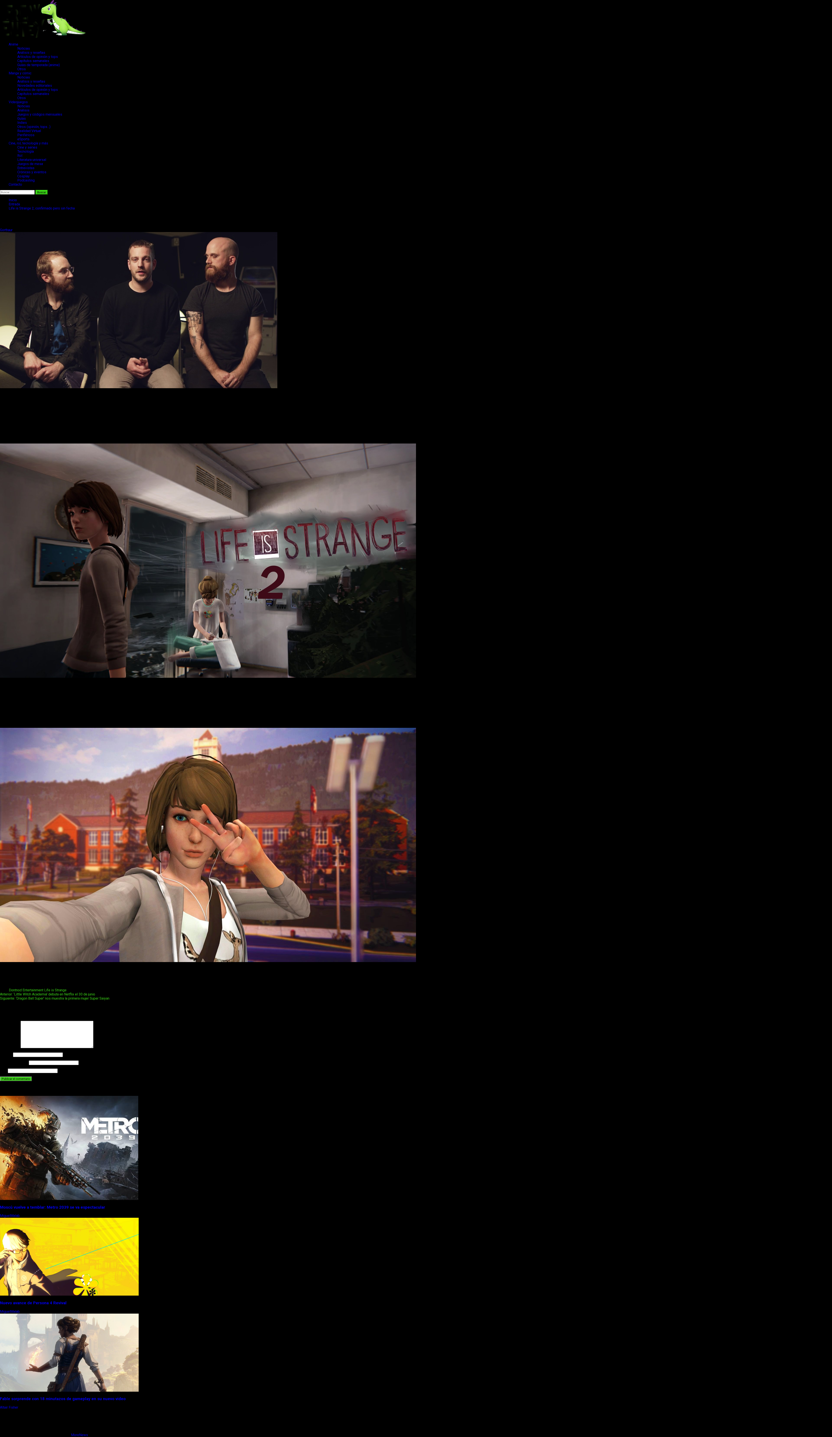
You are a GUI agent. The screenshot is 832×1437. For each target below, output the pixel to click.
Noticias (23, 48)
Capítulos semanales (33, 61)
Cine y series (27, 147)
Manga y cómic (20, 73)
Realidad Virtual (29, 131)
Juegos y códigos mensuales (39, 114)
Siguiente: (54, 998)
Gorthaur (6, 230)
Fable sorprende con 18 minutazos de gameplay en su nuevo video (63, 1398)
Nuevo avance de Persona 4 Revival (33, 1303)
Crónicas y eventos (31, 172)
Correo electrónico (14, 1063)
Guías (21, 118)
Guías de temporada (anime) (38, 65)
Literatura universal (31, 160)
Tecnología (25, 151)
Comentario (10, 1047)
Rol (19, 156)
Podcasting (26, 180)
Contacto (15, 184)
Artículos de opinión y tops (37, 57)
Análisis (23, 110)
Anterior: (47, 994)
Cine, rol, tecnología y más (28, 143)
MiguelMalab (10, 1216)
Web (3, 1071)
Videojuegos (18, 102)
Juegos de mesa (30, 164)
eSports (23, 139)
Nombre (6, 1054)
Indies (22, 123)
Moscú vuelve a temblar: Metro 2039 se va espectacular (52, 1207)
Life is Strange (55, 990)
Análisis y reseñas (31, 53)
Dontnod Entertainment (26, 990)
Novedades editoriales (34, 85)
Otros (21, 69)
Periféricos (25, 135)
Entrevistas (25, 168)
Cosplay (23, 176)
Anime (13, 44)
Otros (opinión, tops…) (33, 127)
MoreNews (79, 1435)
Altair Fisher (9, 1407)
